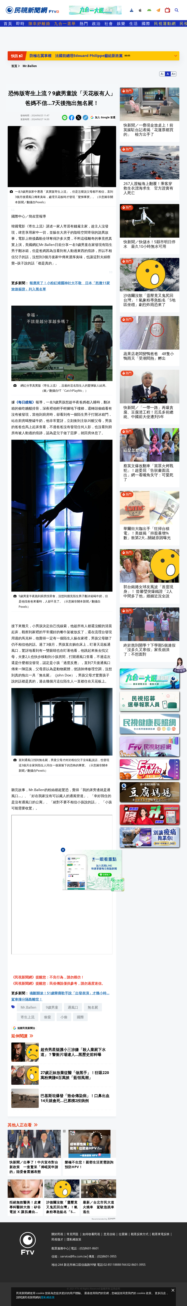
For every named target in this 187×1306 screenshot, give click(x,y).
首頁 (8, 23)
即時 (20, 23)
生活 (133, 23)
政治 (96, 23)
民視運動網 (165, 23)
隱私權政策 (48, 1297)
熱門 (84, 23)
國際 (146, 23)
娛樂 (121, 23)
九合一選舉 (65, 23)
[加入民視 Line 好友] (93, 870)
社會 (108, 23)
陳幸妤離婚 (39, 23)
